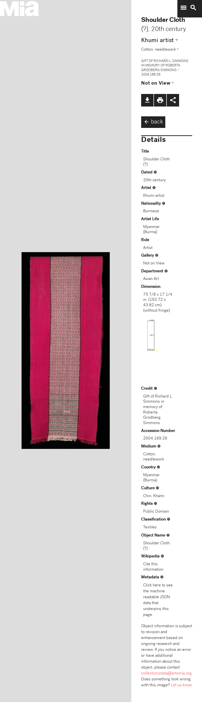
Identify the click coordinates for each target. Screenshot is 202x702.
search (193, 7)
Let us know (181, 685)
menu (183, 7)
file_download (147, 100)
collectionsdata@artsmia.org (166, 673)
